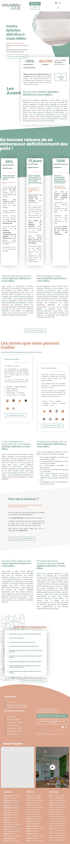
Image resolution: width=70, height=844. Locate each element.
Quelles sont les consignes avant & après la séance (25, 672)
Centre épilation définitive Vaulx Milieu (10, 815)
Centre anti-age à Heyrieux (56, 798)
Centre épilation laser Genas (11, 836)
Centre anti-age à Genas (56, 802)
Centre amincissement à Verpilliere (33, 821)
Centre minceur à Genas (33, 802)
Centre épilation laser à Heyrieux (10, 820)
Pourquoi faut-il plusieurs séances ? (22, 642)
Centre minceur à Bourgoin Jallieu (33, 796)
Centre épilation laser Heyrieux (12, 831)
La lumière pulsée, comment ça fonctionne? (25, 634)
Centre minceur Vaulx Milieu (34, 816)
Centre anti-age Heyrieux (56, 810)
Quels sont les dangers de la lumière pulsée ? (25, 662)
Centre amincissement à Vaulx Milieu (34, 828)
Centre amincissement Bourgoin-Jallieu (32, 838)
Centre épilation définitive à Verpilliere (11, 805)
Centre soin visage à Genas (56, 823)
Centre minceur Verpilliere (33, 812)
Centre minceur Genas (32, 814)
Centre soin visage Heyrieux (56, 830)
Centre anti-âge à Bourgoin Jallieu (56, 796)
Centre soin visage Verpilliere (57, 833)
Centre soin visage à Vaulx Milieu (56, 828)
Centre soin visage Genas (56, 835)
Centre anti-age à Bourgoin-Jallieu (57, 805)
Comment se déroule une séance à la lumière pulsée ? (25, 651)
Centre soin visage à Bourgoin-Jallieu (57, 826)
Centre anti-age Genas (55, 814)
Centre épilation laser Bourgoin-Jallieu (9, 838)
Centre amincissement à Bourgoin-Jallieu (33, 826)
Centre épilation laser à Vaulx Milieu (11, 829)
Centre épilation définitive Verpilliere (10, 817)
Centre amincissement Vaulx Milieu (34, 840)
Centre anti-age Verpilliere (56, 812)
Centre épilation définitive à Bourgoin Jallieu (11, 796)
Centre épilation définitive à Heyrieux (11, 800)
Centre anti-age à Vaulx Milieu (57, 807)
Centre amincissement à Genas (33, 824)
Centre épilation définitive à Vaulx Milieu (41, 93)
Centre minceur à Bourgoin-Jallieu (34, 805)
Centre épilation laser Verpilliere (9, 834)
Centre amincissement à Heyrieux (33, 819)
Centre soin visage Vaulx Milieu (57, 840)
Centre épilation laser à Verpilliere (10, 822)
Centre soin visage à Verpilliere (57, 821)
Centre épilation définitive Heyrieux (10, 812)
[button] (25, 634)
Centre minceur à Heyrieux (33, 798)
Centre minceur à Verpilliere (34, 800)
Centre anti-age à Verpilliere (57, 800)
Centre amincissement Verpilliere (32, 833)
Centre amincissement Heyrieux (32, 831)
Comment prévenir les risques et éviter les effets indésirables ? (24, 666)
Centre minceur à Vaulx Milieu (34, 807)
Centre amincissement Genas (34, 836)
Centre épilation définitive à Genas (11, 798)
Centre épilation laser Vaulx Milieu (11, 841)
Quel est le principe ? (16, 638)
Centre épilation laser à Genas (12, 824)
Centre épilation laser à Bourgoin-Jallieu (10, 827)
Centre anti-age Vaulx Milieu (57, 816)
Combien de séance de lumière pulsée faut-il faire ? (26, 657)
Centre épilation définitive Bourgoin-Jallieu (10, 808)
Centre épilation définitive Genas (10, 810)
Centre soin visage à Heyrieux (57, 819)
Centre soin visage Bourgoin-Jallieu (57, 838)
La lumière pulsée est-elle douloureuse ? (24, 646)
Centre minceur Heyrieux (33, 810)
